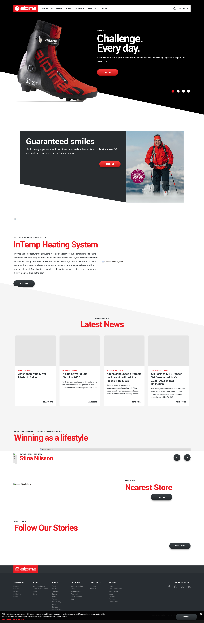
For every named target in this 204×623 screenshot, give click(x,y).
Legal (111, 594)
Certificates (113, 602)
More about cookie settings (13, 619)
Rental (35, 594)
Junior (35, 591)
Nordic (69, 8)
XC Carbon (17, 594)
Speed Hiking (76, 591)
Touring (54, 599)
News (104, 8)
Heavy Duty (93, 8)
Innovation (47, 8)
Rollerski (55, 607)
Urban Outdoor (76, 597)
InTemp (16, 591)
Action (54, 597)
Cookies (112, 597)
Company (113, 582)
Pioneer (16, 586)
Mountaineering (77, 586)
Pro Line (16, 597)
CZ (187, 8)
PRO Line (55, 589)
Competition (56, 591)
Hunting (93, 586)
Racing (54, 594)
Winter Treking (57, 610)
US (184, 8)
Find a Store (113, 591)
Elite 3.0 (54, 586)
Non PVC (16, 589)
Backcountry (56, 602)
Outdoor (79, 8)
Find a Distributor (115, 589)
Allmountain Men (39, 586)
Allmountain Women (40, 589)
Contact (112, 599)
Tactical (93, 589)
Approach (74, 594)
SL (180, 8)
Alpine (59, 8)
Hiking (73, 589)
